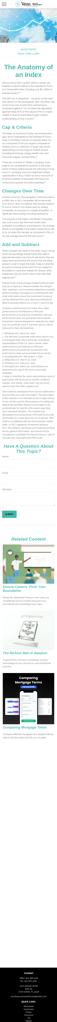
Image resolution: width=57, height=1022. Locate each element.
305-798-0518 (31, 978)
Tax (28, 1018)
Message (6, 489)
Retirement (28, 1006)
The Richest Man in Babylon (25, 653)
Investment (28, 1009)
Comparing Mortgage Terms (25, 727)
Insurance (28, 1015)
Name (5, 456)
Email (5, 473)
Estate (28, 1012)
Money (28, 1021)
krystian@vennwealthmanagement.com (28, 996)
